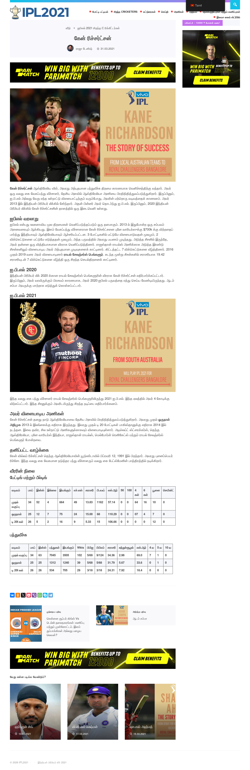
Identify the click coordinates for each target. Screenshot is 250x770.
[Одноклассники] (17, 595)
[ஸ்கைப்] (45, 595)
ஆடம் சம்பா (112, 615)
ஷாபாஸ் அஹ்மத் (141, 726)
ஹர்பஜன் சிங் (24, 726)
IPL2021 (39, 13)
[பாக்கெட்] (28, 595)
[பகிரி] (39, 595)
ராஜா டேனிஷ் (84, 48)
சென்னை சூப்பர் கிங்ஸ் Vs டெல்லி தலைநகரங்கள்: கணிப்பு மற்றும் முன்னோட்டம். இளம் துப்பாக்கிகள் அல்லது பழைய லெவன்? (26, 623)
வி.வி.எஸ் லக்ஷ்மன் (85, 726)
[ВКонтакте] (12, 595)
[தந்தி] (50, 595)
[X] (23, 595)
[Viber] (34, 595)
